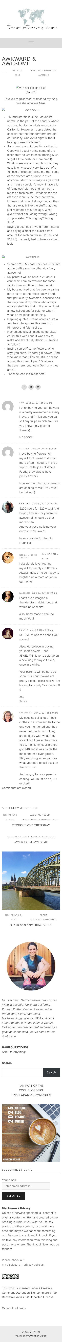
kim (21, 403)
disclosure (13, 1264)
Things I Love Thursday (31, 825)
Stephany (26, 713)
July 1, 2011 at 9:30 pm (41, 630)
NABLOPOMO (23, 1094)
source (31, 92)
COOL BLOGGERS (31, 1090)
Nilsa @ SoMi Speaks (28, 556)
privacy (29, 1264)
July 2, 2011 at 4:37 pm (46, 712)
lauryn (24, 448)
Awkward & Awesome (31, 842)
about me (36, 70)
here (42, 103)
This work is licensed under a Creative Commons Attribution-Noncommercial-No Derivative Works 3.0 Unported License (29, 1293)
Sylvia (24, 630)
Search (7, 1063)
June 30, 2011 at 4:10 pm (44, 593)
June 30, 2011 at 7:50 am (45, 503)
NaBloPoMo (45, 820)
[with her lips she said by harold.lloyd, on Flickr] (31, 87)
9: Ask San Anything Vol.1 (31, 925)
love (34, 820)
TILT (57, 820)
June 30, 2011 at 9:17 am (50, 556)
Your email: (9, 1180)
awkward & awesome (43, 837)
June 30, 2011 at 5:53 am (39, 402)
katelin (24, 593)
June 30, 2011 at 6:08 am (44, 448)
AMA (38, 920)
